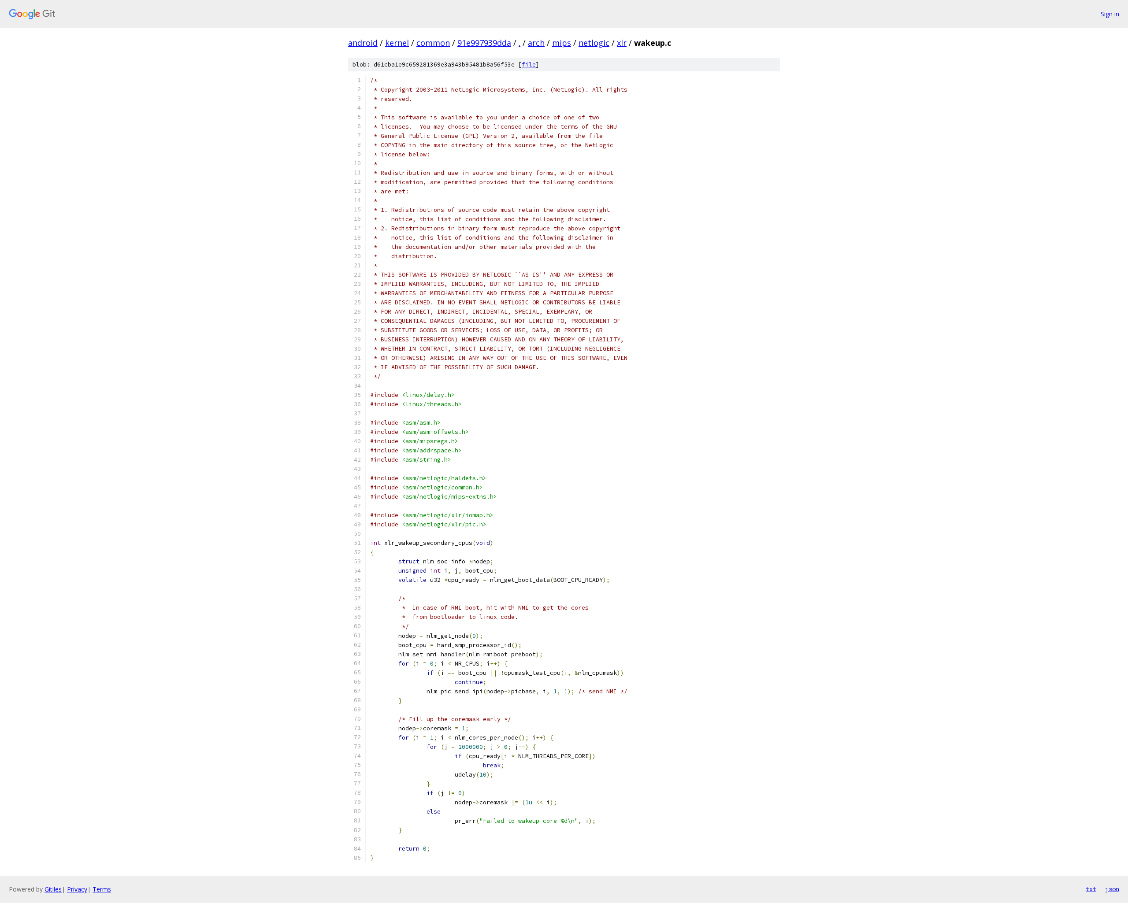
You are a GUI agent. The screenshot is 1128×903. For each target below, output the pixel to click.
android (363, 42)
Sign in (1110, 14)
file (529, 64)
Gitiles (53, 889)
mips (561, 42)
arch (536, 42)
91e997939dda (484, 42)
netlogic (594, 42)
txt (1091, 889)
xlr (622, 42)
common (433, 42)
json (1112, 889)
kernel (397, 42)
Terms (102, 889)
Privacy (77, 889)
